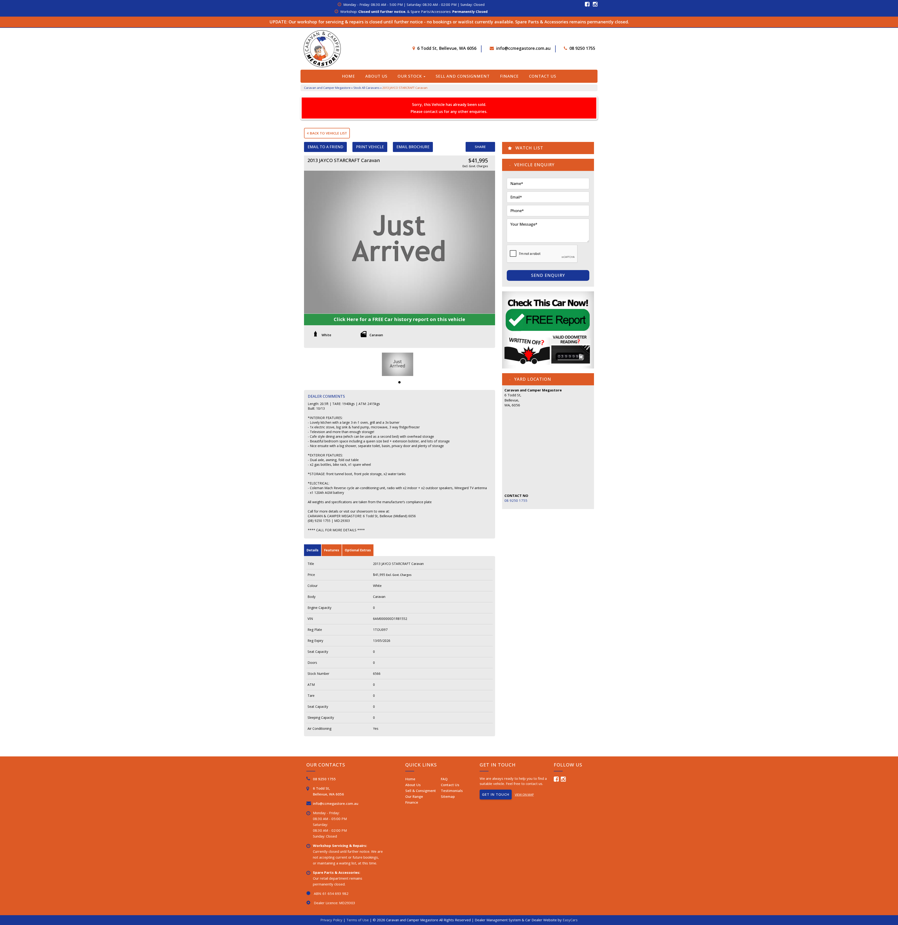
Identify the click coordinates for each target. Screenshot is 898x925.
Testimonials (452, 790)
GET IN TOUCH (495, 794)
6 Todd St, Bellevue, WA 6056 (446, 48)
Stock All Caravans (366, 88)
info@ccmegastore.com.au (523, 48)
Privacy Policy (331, 920)
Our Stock (410, 76)
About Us (376, 76)
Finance (509, 76)
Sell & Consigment (420, 790)
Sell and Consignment (463, 76)
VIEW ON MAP (524, 794)
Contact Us (542, 76)
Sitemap (448, 796)
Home (348, 76)
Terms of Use (358, 920)
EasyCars (570, 920)
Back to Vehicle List (328, 133)
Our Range (414, 796)
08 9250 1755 (582, 48)
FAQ (444, 779)
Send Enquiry (548, 275)
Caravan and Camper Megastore (327, 88)
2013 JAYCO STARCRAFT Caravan (404, 88)
